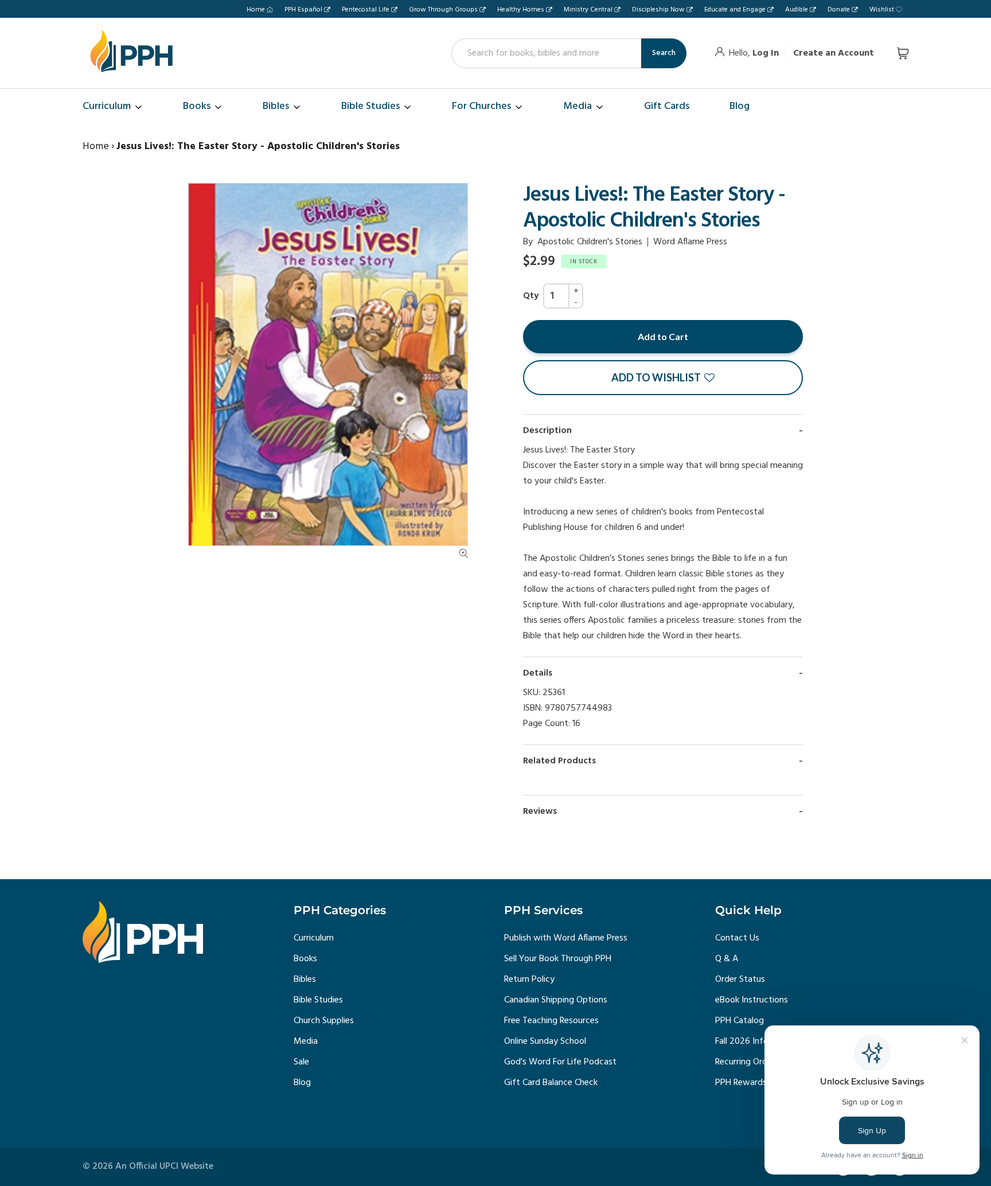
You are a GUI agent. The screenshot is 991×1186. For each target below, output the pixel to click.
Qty (531, 296)
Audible (796, 9)
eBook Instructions (751, 1000)
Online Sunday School (545, 1041)
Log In (765, 53)
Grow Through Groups (443, 9)
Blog (302, 1082)
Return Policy (529, 979)
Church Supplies (324, 1020)
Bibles (305, 979)
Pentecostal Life (365, 9)
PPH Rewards (741, 1082)
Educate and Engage (735, 9)
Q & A (726, 958)
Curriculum (314, 938)
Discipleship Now (658, 9)
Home (256, 9)
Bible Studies (318, 1000)
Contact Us (737, 938)
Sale (301, 1062)
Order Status (740, 979)
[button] (663, 377)
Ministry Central (588, 9)
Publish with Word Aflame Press (565, 938)
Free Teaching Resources (551, 1020)
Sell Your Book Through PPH (557, 958)
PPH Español (303, 9)
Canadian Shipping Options (555, 1000)
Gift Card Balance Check (551, 1082)
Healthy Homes (520, 9)
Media (306, 1041)
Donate (839, 9)
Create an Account (833, 53)
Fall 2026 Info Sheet (754, 1041)
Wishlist (881, 9)
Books (305, 958)
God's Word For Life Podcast (560, 1062)
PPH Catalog (739, 1020)
